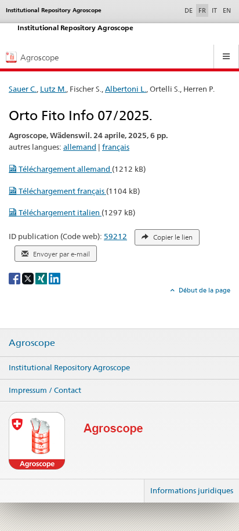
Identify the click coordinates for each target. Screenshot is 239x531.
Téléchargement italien (59, 212)
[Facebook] (15, 277)
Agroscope (32, 343)
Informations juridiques (191, 490)
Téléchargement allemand (64, 169)
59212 (115, 236)
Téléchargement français (61, 191)
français (115, 146)
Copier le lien (172, 237)
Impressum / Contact (45, 390)
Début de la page (203, 290)
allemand (79, 146)
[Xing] (42, 277)
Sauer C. (23, 88)
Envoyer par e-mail (60, 254)
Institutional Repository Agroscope (69, 367)
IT (214, 10)
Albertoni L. (125, 88)
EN (227, 10)
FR (202, 10)
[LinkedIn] (54, 277)
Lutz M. (53, 88)
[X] (28, 277)
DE (189, 10)
